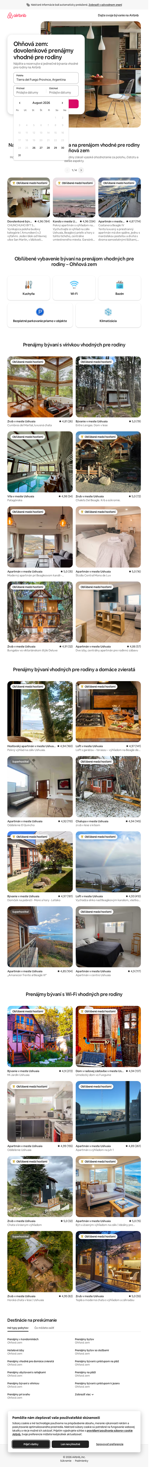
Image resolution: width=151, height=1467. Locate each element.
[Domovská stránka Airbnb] (16, 15)
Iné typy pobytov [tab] (18, 1328)
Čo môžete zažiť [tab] (44, 1328)
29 (55, 147)
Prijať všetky (30, 1444)
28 (48, 147)
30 (62, 147)
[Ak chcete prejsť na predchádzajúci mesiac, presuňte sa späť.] (20, 103)
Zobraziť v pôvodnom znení (105, 4)
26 (33, 147)
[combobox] (46, 79)
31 (19, 155)
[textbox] (29, 92)
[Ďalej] (81, 170)
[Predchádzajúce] (67, 170)
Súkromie (65, 1460)
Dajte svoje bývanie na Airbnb (118, 15)
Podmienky (81, 1460)
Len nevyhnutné (70, 1444)
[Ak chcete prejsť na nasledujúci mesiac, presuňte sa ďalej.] (62, 103)
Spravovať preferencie (109, 1444)
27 (41, 147)
